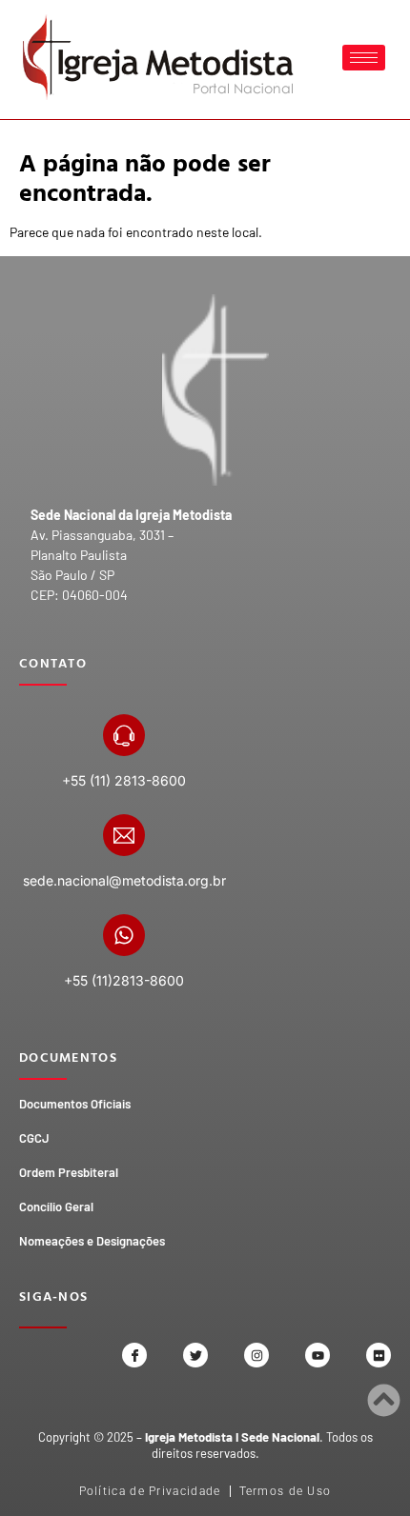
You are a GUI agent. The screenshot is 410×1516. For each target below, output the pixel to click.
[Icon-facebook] (134, 1355)
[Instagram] (256, 1355)
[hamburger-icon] (363, 57)
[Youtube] (317, 1355)
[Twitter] (195, 1355)
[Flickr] (378, 1355)
